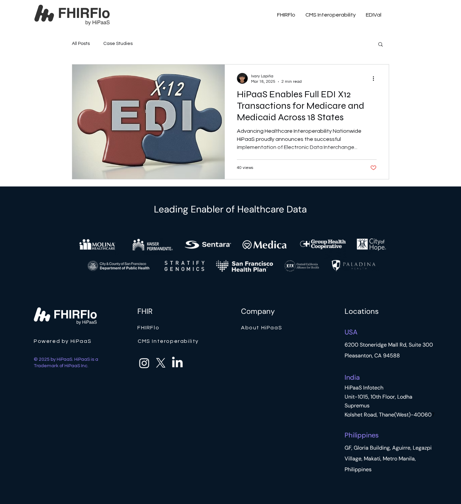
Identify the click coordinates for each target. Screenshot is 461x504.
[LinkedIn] (177, 363)
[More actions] (376, 78)
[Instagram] (144, 363)
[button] (380, 44)
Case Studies (118, 43)
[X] (160, 363)
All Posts (81, 43)
